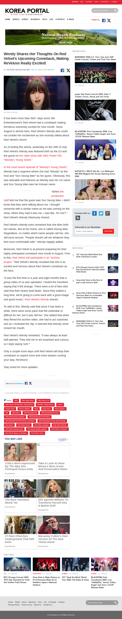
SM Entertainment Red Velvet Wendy (52, 421)
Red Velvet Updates (42, 425)
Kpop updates (60, 409)
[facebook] (94, 213)
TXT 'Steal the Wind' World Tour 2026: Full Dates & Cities (89, 256)
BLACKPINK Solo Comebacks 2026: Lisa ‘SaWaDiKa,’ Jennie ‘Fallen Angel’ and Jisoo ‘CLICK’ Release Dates (95, 134)
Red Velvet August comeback (16, 433)
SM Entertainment (30, 413)
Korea (25, 19)
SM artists (16, 413)
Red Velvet (9, 425)
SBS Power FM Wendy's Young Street (19, 404)
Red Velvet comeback (59, 429)
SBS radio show (27, 400)
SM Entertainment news (49, 413)
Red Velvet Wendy (60, 425)
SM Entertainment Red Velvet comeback (20, 421)
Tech (44, 19)
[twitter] (101, 213)
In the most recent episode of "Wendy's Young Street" (35, 167)
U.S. (81, 2)
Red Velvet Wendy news (14, 429)
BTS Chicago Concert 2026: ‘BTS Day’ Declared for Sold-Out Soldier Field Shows (90, 269)
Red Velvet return (37, 433)
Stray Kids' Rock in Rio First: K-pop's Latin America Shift (89, 281)
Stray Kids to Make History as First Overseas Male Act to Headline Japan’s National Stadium (91, 295)
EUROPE (89, 2)
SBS (16, 400)
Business (35, 19)
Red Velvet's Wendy (37, 299)
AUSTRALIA (104, 2)
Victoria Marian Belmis (18, 70)
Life (51, 19)
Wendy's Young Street (45, 404)
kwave (60, 404)
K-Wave (70, 19)
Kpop (36, 409)
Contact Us (47, 605)
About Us (37, 605)
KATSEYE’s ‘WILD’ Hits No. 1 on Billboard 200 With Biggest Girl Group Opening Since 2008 (95, 173)
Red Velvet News (24, 425)
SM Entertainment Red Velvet (39, 417)
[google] (108, 213)
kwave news (10, 409)
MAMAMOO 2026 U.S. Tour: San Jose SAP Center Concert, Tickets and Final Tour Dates (95, 58)
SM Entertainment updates (15, 417)
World (16, 19)
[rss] (78, 218)
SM (7, 413)
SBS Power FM (43, 400)
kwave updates (24, 409)
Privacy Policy (13, 605)
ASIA (96, 2)
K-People (60, 19)
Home (7, 19)
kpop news (47, 409)
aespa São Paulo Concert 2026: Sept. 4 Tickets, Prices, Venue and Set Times (92, 95)
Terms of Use (26, 605)
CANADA (114, 2)
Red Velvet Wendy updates (37, 429)
